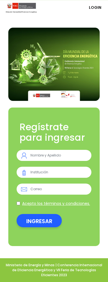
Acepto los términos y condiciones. (56, 203)
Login (95, 7)
